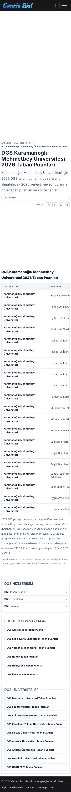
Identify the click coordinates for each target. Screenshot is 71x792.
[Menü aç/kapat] (64, 5)
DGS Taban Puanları (23, 142)
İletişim (30, 787)
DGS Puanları (10, 197)
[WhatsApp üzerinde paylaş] (61, 204)
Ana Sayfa (6, 142)
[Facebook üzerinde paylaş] (54, 204)
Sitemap (42, 787)
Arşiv (4, 787)
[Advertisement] (35, 48)
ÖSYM (41, 563)
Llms (52, 787)
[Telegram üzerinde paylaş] (67, 204)
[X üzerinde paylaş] (48, 204)
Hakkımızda (16, 787)
